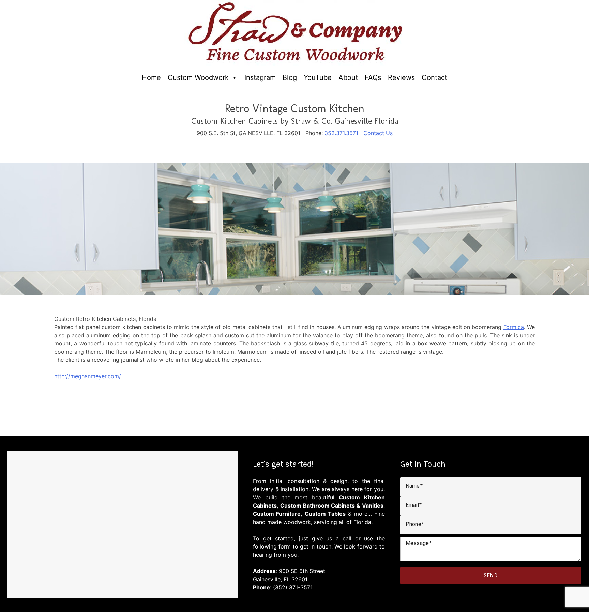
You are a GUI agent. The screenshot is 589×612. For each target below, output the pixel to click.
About (348, 77)
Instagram (260, 77)
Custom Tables (325, 513)
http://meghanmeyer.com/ (87, 376)
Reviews (401, 77)
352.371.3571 (341, 133)
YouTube (318, 77)
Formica (513, 327)
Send (491, 575)
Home (151, 77)
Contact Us (378, 133)
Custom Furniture (277, 513)
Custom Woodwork (198, 77)
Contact (434, 77)
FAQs (373, 77)
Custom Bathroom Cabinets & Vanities (331, 505)
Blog (290, 77)
